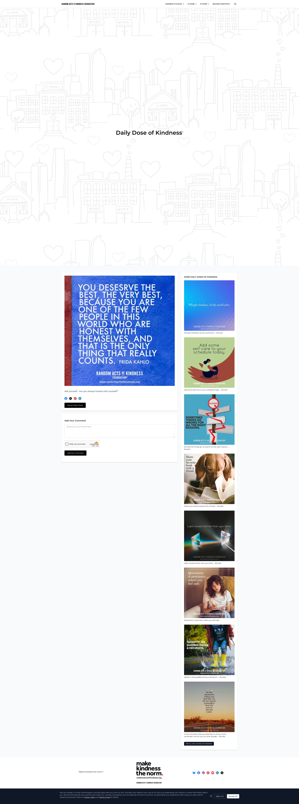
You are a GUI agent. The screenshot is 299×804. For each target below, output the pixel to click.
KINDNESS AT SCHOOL (173, 4)
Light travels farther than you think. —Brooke (202, 563)
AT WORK (203, 4)
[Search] (235, 4)
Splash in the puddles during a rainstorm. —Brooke (205, 677)
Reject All (220, 796)
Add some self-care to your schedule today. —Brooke (205, 390)
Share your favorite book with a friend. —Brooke (203, 506)
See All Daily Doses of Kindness (199, 744)
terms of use (105, 797)
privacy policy (90, 797)
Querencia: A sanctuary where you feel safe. (201, 620)
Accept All (233, 796)
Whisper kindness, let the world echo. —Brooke (203, 333)
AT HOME (191, 4)
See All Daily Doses (75, 405)
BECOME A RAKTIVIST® (221, 4)
